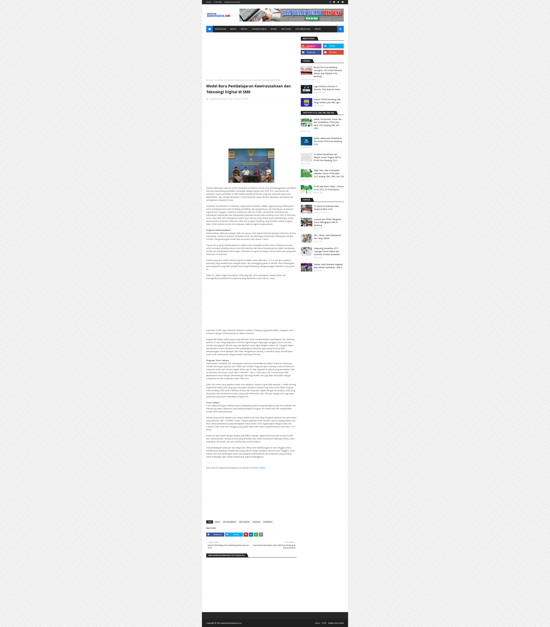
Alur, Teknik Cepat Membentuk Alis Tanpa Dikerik (327, 236)
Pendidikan (219, 80)
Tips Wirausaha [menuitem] (302, 29)
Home (208, 2)
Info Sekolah (244, 522)
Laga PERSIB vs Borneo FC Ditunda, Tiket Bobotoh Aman (327, 88)
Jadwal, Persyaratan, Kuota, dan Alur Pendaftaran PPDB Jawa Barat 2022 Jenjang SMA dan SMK (328, 123)
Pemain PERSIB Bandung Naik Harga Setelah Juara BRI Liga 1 (327, 101)
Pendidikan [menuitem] (220, 29)
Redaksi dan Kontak (232, 2)
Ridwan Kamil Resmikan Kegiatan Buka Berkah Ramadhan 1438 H (328, 266)
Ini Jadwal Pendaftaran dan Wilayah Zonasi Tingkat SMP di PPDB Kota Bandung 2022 (327, 157)
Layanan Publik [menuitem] (259, 29)
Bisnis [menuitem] (274, 29)
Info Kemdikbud (229, 522)
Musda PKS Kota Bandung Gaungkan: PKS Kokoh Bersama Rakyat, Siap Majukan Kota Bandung (328, 72)
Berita (217, 522)
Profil (324, 623)
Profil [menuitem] (318, 29)
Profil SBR (218, 2)
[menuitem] (209, 29)
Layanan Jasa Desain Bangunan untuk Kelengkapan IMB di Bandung (327, 222)
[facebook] (334, 2)
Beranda (209, 80)
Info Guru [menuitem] (286, 29)
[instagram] (330, 2)
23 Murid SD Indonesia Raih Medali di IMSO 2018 (326, 207)
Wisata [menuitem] (244, 29)
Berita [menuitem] (233, 29)
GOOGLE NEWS (258, 468)
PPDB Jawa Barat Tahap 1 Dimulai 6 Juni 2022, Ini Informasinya (329, 188)
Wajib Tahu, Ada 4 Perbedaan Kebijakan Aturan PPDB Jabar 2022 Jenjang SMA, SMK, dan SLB (329, 173)
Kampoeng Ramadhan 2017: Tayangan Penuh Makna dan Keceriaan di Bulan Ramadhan (327, 251)
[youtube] (342, 2)
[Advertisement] (251, 57)
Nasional (256, 522)
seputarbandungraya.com (220, 99)
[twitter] (338, 2)
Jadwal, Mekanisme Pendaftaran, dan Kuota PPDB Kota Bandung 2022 (328, 141)
